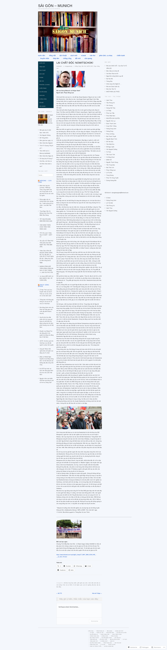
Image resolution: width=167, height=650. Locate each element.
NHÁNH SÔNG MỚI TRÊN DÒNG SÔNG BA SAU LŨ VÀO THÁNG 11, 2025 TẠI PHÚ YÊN (46, 269)
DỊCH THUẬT (63, 55)
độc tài (98, 585)
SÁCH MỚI (73, 55)
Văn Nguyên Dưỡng (45, 135)
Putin (64, 585)
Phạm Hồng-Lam (111, 170)
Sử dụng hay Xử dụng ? (46, 158)
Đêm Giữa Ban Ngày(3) (46, 143)
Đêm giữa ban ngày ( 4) (46, 140)
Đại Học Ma (109, 79)
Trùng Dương (109, 175)
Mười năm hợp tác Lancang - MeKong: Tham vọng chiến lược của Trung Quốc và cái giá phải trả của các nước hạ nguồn (46, 190)
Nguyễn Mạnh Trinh (111, 139)
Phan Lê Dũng (110, 134)
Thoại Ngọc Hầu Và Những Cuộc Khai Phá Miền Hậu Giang (46, 213)
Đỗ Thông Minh (44, 138)
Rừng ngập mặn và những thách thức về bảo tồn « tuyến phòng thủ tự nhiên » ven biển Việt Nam (46, 203)
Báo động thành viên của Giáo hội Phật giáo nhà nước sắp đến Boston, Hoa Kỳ (46, 310)
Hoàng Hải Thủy (110, 108)
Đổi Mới (78, 58)
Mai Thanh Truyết (111, 136)
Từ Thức (108, 152)
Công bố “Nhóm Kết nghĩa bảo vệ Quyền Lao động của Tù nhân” (46, 351)
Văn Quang (88, 58)
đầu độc (94, 585)
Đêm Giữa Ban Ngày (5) (46, 156)
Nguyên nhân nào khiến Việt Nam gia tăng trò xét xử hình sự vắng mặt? (47, 380)
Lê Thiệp (108, 110)
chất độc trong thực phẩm (70, 583)
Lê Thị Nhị (109, 172)
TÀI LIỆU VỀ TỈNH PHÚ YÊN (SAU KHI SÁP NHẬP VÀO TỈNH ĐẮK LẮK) (46, 243)
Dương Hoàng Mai (111, 180)
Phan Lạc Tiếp (110, 113)
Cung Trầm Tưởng (111, 126)
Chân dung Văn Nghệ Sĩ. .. (113, 84)
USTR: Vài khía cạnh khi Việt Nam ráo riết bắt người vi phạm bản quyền (47, 343)
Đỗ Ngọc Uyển (110, 147)
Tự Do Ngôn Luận (77, 585)
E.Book (83, 55)
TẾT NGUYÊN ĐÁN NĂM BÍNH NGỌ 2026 (46, 220)
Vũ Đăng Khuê (110, 157)
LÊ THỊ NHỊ (109, 203)
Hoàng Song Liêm (111, 128)
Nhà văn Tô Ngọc (97, 593)
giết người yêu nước (82, 583)
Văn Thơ (92, 55)
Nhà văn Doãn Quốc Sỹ (112, 86)
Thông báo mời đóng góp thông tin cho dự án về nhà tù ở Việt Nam (46, 301)
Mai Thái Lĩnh (110, 167)
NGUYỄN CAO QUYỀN (113, 118)
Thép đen (56, 58)
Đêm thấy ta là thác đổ (112, 71)
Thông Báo (109, 81)
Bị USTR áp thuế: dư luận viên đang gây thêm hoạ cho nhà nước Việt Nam (46, 371)
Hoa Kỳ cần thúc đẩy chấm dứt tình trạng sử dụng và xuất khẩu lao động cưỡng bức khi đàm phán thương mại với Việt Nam (47, 322)
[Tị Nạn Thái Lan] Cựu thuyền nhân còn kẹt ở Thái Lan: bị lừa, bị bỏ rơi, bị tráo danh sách (46, 292)
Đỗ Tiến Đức (109, 141)
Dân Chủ (84, 66)
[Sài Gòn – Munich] (67, 33)
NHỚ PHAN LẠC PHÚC (113, 91)
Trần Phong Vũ (110, 103)
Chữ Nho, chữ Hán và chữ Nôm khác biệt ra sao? (46, 163)
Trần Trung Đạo (110, 165)
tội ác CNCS (69, 585)
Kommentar (94, 621)
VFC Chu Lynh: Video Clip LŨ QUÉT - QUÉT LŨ (46, 235)
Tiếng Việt (52, 55)
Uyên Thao (109, 100)
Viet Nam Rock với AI (112, 73)
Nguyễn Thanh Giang (112, 162)
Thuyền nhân (44, 58)
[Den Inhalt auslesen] (38, 180)
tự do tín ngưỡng (87, 585)
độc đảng (58, 587)
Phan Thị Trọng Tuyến (112, 178)
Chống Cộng (67, 58)
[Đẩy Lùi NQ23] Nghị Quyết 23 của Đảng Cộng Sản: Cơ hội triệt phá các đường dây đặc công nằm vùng (47, 361)
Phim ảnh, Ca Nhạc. (106, 55)
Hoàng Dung (109, 131)
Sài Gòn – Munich (55, 6)
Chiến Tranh (121, 55)
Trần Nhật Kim (110, 144)
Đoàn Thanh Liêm (111, 123)
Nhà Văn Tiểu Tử (111, 89)
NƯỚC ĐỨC (41, 55)
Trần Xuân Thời (110, 154)
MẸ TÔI (59, 593)
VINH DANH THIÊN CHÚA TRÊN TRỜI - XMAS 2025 (45, 227)
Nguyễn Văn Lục (110, 121)
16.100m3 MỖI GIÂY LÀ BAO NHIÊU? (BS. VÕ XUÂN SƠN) (46, 278)
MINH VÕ (109, 160)
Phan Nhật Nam (110, 116)
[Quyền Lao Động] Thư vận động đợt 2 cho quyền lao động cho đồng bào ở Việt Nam (46, 334)
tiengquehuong (68, 66)
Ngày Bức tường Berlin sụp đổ (114, 76)
